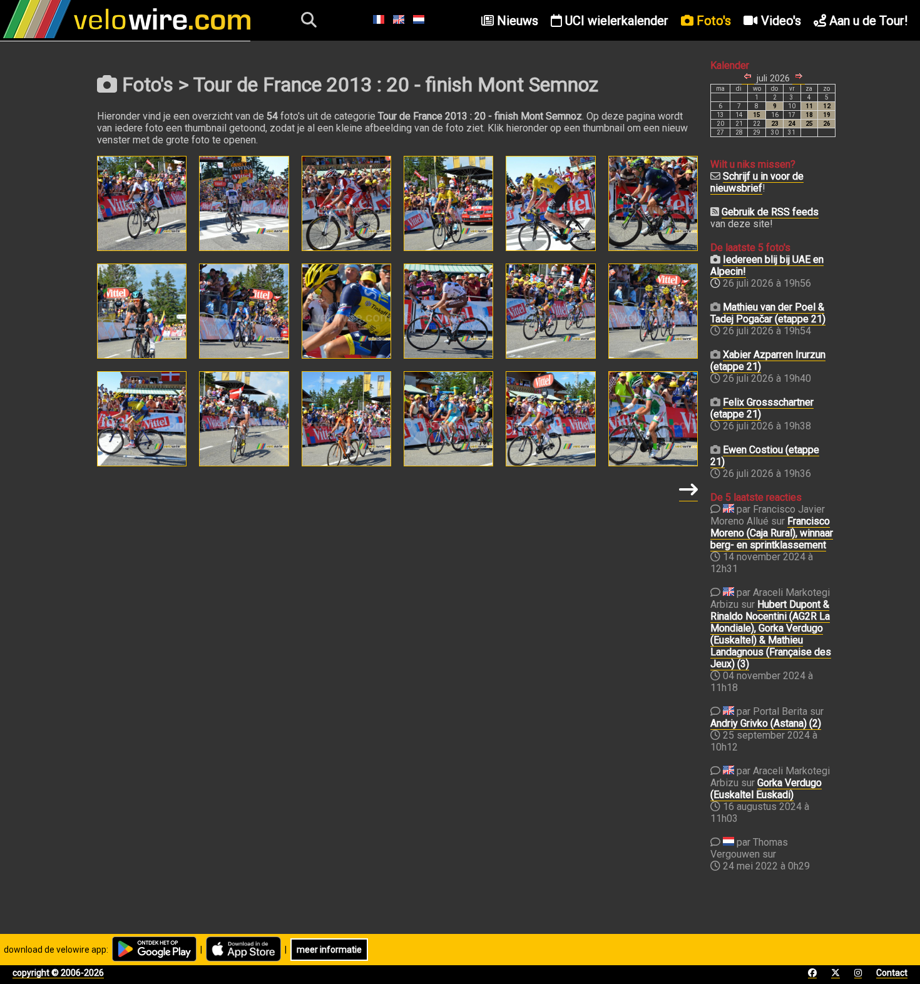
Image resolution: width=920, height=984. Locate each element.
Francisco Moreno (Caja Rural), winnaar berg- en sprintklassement (771, 533)
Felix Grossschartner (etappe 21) (762, 408)
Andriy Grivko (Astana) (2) (765, 723)
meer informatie (329, 950)
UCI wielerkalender (615, 20)
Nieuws (516, 20)
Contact (891, 973)
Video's (779, 20)
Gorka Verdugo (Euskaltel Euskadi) (766, 789)
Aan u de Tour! (866, 20)
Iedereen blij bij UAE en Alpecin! (767, 265)
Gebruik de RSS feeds (770, 212)
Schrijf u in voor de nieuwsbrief (757, 182)
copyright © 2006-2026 (58, 973)
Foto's (712, 20)
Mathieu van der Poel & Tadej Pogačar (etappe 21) (767, 313)
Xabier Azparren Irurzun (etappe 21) (767, 360)
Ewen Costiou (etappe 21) (764, 456)
